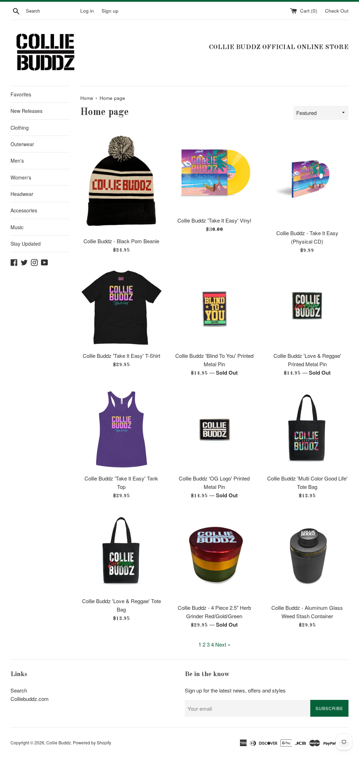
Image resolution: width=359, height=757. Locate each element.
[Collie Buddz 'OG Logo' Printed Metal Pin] (214, 429)
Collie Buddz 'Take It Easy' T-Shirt (121, 355)
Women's (21, 177)
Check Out (336, 10)
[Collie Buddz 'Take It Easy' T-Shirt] (121, 307)
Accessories (24, 210)
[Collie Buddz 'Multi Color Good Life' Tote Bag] (307, 429)
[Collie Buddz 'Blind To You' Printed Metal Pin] (214, 307)
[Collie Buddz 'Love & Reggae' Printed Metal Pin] (307, 307)
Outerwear (22, 144)
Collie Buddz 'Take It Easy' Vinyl (214, 220)
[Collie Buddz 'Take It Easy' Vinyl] (214, 171)
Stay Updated (26, 243)
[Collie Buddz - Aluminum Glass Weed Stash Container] (307, 555)
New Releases (26, 110)
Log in (87, 10)
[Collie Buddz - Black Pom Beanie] (121, 181)
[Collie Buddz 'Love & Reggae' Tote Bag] (121, 552)
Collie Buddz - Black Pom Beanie (121, 241)
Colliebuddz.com (30, 698)
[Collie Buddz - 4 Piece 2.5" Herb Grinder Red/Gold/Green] (214, 555)
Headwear (22, 193)
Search (19, 690)
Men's (17, 160)
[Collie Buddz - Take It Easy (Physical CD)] (307, 177)
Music (17, 227)
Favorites (21, 94)
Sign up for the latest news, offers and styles (235, 690)
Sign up (110, 10)
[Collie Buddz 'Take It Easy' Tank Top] (121, 429)
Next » (222, 644)
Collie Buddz (58, 742)
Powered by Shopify (92, 742)
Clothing (20, 127)
